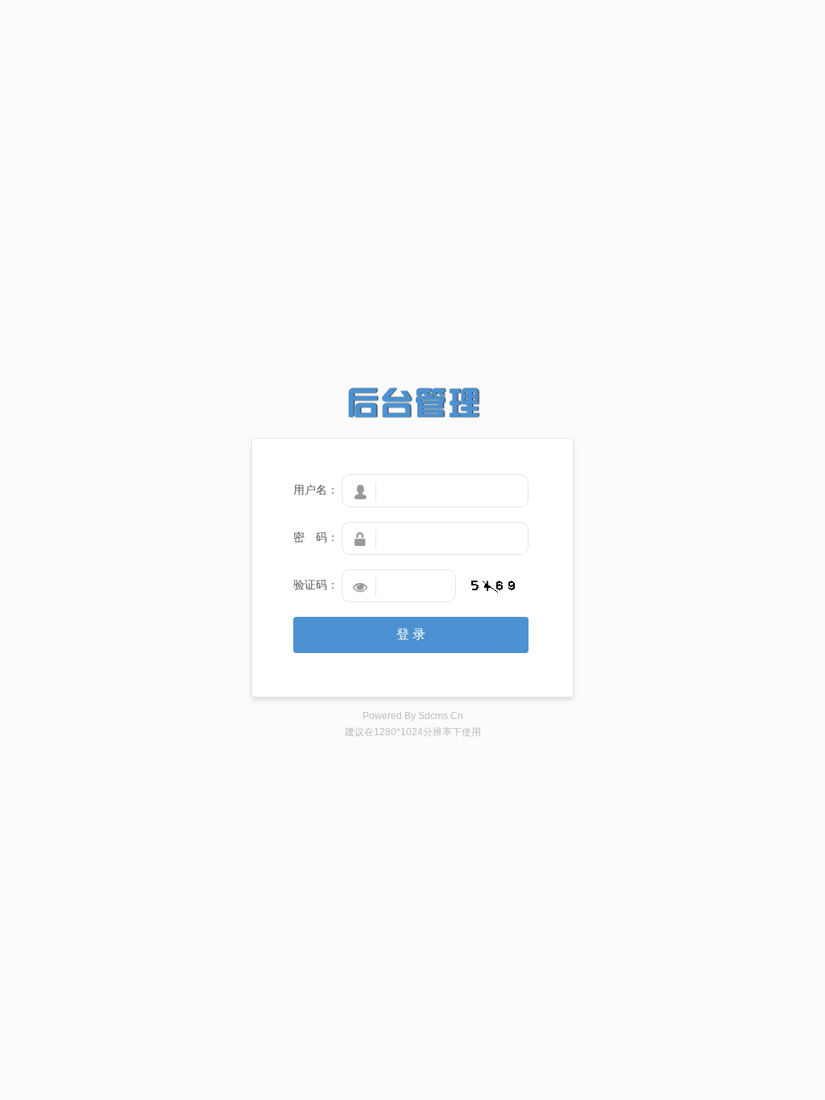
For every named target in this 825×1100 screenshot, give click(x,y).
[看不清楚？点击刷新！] (493, 586)
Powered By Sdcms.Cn (413, 716)
